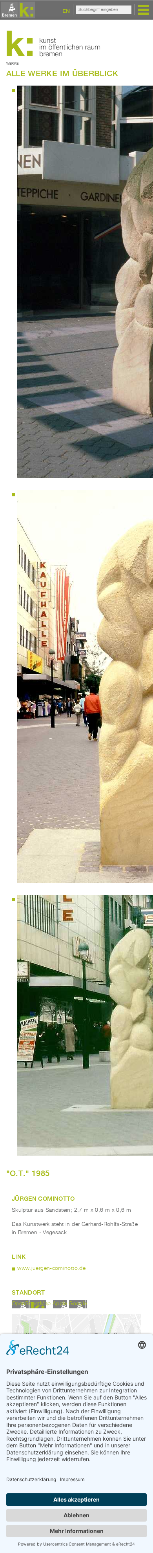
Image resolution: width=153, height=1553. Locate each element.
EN (66, 10)
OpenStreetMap (31, 1303)
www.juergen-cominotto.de (51, 1268)
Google (78, 1303)
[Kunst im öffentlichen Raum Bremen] (17, 10)
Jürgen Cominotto (43, 1198)
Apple (60, 1303)
